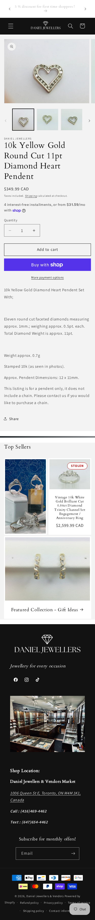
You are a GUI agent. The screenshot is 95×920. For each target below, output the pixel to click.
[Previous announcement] (9, 8)
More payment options (47, 277)
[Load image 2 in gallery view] (47, 119)
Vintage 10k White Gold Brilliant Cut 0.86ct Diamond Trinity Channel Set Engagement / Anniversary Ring (69, 508)
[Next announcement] (85, 8)
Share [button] (14, 418)
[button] (10, 26)
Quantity (10, 220)
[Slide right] (89, 121)
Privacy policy (53, 902)
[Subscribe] (73, 853)
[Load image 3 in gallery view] (71, 119)
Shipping (31, 195)
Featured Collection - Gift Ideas (44, 610)
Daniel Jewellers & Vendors (45, 896)
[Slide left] (5, 121)
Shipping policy (33, 911)
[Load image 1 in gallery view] (23, 119)
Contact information (63, 911)
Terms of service (79, 902)
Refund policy (29, 902)
